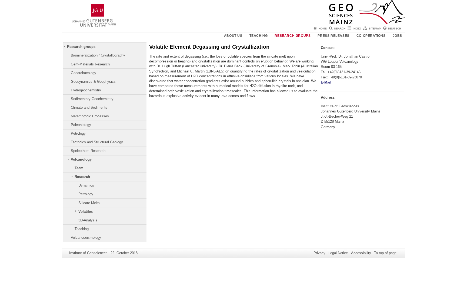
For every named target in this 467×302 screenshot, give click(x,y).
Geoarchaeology (83, 73)
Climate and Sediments (89, 107)
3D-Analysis (87, 220)
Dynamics (86, 185)
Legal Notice (338, 253)
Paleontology (81, 125)
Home (323, 28)
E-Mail (326, 82)
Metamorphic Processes (90, 116)
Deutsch (394, 28)
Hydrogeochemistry (86, 90)
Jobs (397, 36)
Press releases (333, 36)
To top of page (385, 253)
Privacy (319, 253)
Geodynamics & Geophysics (93, 81)
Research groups (293, 36)
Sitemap (375, 28)
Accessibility (361, 253)
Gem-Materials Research (90, 64)
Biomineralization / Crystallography (98, 55)
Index (357, 28)
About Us (233, 36)
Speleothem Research (88, 151)
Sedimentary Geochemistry (92, 99)
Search (339, 28)
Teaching (258, 36)
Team (79, 168)
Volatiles (85, 212)
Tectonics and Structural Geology (97, 142)
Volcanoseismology (86, 237)
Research (82, 177)
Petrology (78, 133)
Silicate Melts (89, 203)
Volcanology (81, 159)
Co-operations (371, 36)
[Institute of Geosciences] (233, 12)
